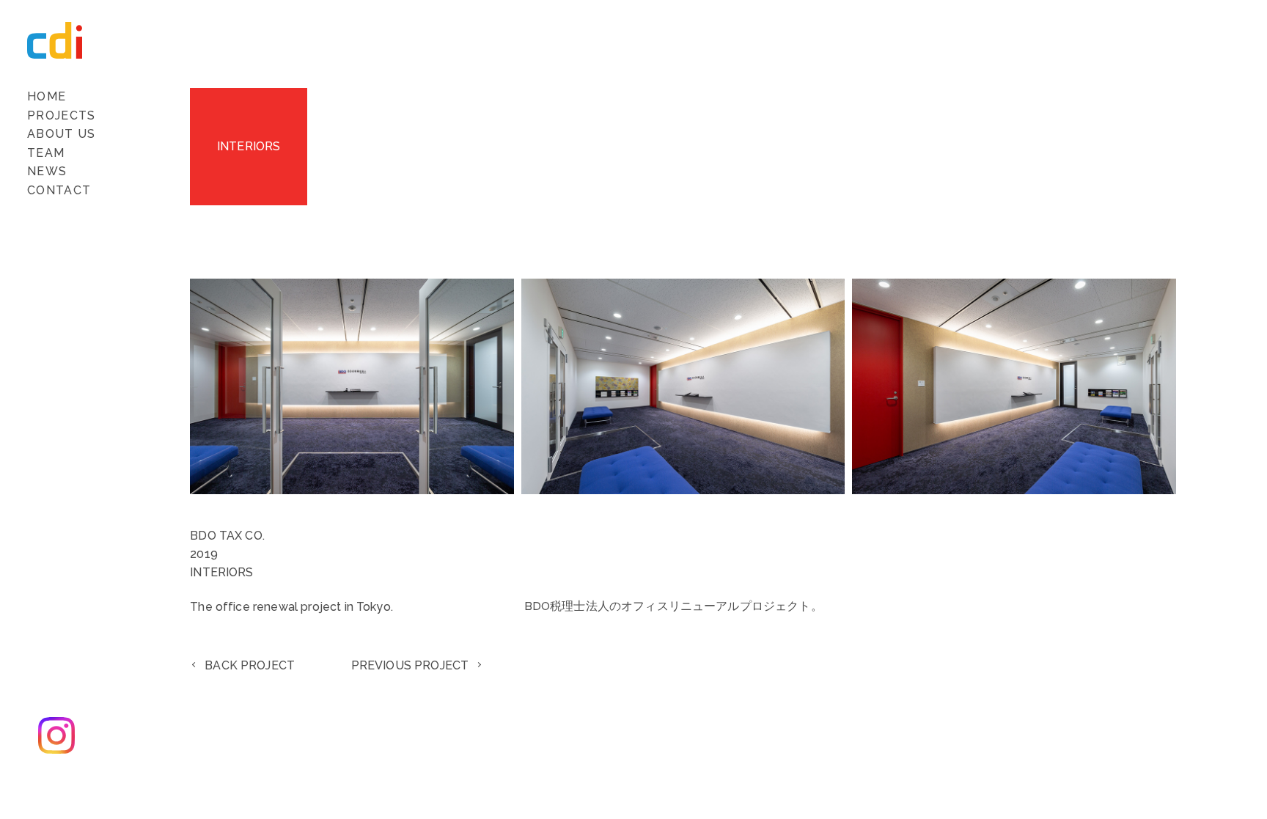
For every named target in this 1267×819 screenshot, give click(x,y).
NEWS (47, 171)
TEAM (46, 153)
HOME (46, 96)
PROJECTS (61, 115)
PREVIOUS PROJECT (410, 665)
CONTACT (59, 190)
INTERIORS (248, 146)
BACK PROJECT (250, 665)
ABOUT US (61, 134)
